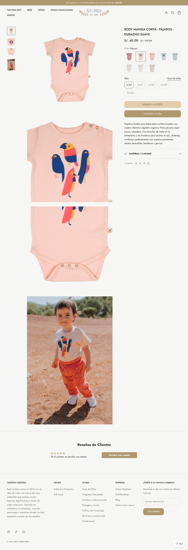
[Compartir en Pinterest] (144, 163)
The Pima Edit (14, 10)
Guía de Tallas (89, 489)
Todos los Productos (63, 489)
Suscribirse (153, 511)
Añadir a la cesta (152, 104)
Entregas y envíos (90, 505)
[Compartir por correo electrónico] (148, 163)
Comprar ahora (152, 113)
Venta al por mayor (124, 505)
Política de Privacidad (93, 510)
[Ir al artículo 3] (11, 52)
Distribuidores (122, 494)
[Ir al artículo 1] (11, 31)
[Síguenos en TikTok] (16, 531)
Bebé (29, 10)
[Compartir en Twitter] (140, 163)
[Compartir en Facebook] (136, 163)
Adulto (11, 15)
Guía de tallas (174, 78)
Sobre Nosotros (123, 489)
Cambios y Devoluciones (94, 500)
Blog (117, 500)
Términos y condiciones (93, 516)
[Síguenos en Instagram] (8, 531)
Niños (41, 10)
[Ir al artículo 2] (11, 41)
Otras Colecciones (62, 10)
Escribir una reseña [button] (119, 455)
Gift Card (58, 494)
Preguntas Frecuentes (92, 494)
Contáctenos (88, 521)
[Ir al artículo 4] (11, 65)
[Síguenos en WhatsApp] (23, 531)
